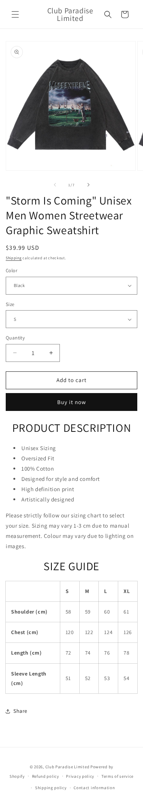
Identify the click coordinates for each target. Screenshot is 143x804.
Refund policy (45, 776)
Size (10, 304)
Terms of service (117, 776)
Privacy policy (80, 776)
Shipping (14, 257)
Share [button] (20, 710)
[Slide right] (88, 184)
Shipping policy (51, 787)
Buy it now (71, 402)
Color (11, 270)
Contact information (94, 787)
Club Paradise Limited (67, 766)
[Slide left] (55, 184)
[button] (15, 14)
